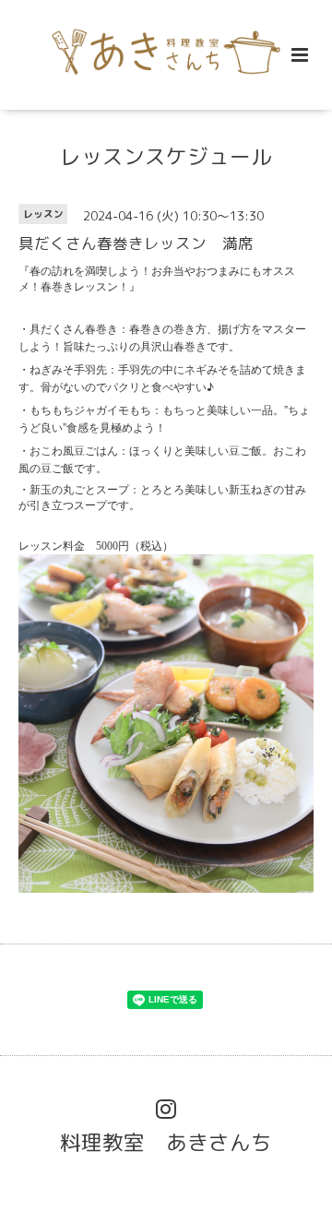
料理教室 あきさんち (166, 1141)
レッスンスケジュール (166, 156)
